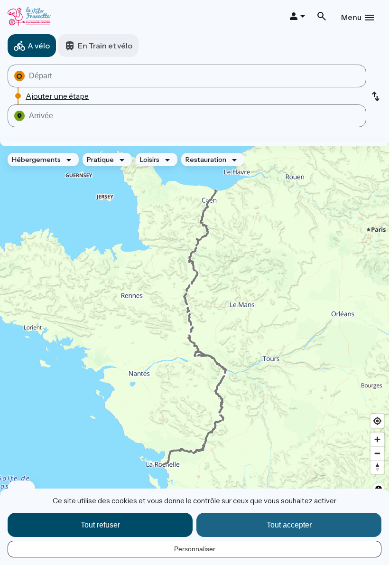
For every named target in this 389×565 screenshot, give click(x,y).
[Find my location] (377, 421)
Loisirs (149, 159)
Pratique (100, 159)
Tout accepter (289, 525)
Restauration (205, 159)
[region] (194, 328)
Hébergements (36, 159)
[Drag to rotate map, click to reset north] (377, 467)
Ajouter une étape (57, 96)
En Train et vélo (105, 45)
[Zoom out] (377, 453)
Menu (351, 17)
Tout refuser (100, 525)
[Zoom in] (377, 439)
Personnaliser (194, 549)
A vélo (39, 45)
